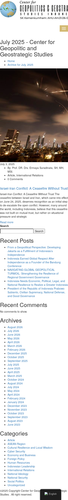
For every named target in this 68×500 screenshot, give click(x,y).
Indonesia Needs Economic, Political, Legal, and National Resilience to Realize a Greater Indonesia (38, 283)
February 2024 (16, 398)
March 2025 (15, 376)
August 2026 (15, 327)
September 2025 (18, 361)
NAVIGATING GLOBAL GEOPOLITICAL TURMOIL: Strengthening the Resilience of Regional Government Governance (33, 273)
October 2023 (16, 413)
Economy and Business (22, 455)
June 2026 (14, 334)
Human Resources (19, 462)
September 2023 (18, 417)
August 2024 (15, 383)
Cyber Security (16, 451)
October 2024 (16, 379)
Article (11, 440)
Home (11, 61)
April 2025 (14, 372)
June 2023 (14, 424)
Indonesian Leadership (21, 466)
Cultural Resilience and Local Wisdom (30, 447)
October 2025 (16, 357)
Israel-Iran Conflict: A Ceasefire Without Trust (34, 188)
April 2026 (14, 342)
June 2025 (14, 368)
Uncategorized (16, 485)
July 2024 (13, 387)
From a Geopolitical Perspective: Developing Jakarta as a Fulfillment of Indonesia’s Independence (34, 251)
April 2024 (14, 394)
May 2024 (13, 391)
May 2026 (13, 338)
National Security (18, 477)
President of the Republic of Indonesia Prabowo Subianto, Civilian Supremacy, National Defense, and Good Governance (36, 292)
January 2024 (16, 402)
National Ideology (18, 474)
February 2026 (16, 349)
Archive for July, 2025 (20, 65)
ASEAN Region (17, 444)
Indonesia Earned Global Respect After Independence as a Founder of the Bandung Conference (34, 262)
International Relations (21, 470)
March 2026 (15, 346)
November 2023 (17, 409)
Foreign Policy (16, 459)
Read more (6, 222)
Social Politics (16, 481)
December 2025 (17, 353)
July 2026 (13, 331)
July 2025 (13, 364)
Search (4, 226)
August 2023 (15, 421)
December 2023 (17, 406)
